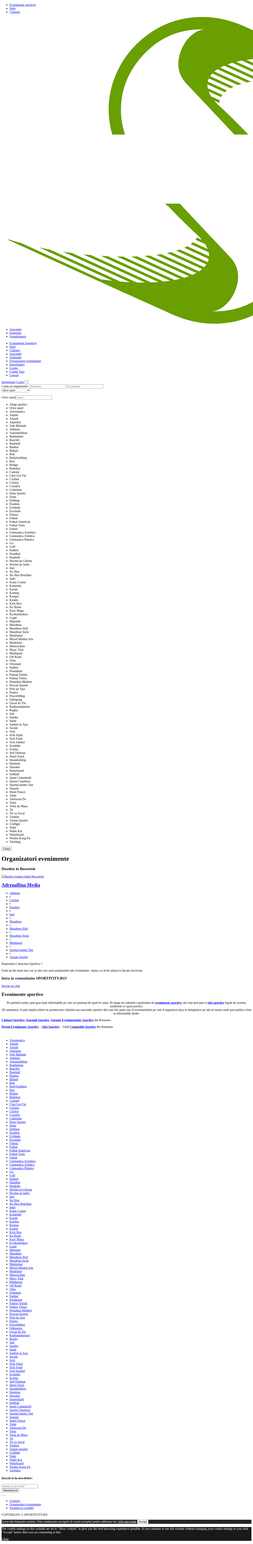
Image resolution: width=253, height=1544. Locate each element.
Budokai (14, 468)
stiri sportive (216, 1002)
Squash (14, 788)
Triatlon (14, 817)
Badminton (16, 436)
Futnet (13, 529)
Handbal (14, 553)
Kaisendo (15, 585)
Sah (11, 713)
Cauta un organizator (15, 386)
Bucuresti (38, 876)
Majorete (15, 621)
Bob (12, 454)
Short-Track (16, 756)
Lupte (13, 617)
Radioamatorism (19, 706)
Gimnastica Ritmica (21, 539)
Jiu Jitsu (14, 571)
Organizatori (17, 336)
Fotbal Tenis (17, 525)
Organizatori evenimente (25, 361)
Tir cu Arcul (17, 813)
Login (13, 368)
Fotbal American (19, 521)
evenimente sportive (168, 1002)
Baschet (14, 440)
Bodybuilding (18, 457)
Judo (12, 578)
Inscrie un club (11, 986)
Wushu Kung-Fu (19, 838)
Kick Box (15, 603)
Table (12, 795)
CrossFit (14, 486)
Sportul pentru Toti (21, 785)
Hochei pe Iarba (19, 564)
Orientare (15, 664)
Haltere (14, 550)
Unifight (14, 824)
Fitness (13, 514)
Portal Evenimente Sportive (20, 1026)
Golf (12, 546)
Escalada (15, 511)
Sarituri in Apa (18, 724)
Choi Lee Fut (17, 475)
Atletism (14, 429)
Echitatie (14, 507)
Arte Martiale (17, 425)
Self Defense (17, 753)
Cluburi (14, 12)
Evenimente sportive (22, 5)
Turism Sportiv (18, 820)
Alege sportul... (19, 404)
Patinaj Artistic (18, 674)
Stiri (12, 8)
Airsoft (13, 418)
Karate (13, 589)
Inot (11, 568)
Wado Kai (15, 831)
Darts (12, 497)
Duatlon (14, 504)
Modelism (15, 642)
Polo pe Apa (17, 689)
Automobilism (18, 433)
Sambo (13, 717)
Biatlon (14, 447)
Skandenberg (17, 760)
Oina (12, 660)
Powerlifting (17, 696)
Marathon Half (18, 628)
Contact (14, 1501)
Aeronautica (17, 411)
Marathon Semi (19, 632)
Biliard (13, 450)
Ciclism (14, 479)
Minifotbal (16, 635)
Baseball (14, 443)
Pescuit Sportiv (18, 685)
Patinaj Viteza (18, 678)
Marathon (15, 625)
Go (11, 543)
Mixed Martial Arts (21, 639)
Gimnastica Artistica (22, 536)
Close (5, 1539)
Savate (13, 728)
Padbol (13, 667)
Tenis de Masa (18, 806)
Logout (14, 375)
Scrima (13, 749)
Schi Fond (15, 738)
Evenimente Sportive (23, 343)
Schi (12, 731)
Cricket (14, 482)
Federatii (15, 333)
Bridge (13, 465)
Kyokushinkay (18, 614)
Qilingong (15, 699)
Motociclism (17, 646)
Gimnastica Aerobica (22, 532)
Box (12, 461)
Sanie (12, 721)
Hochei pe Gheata (20, 561)
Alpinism (15, 422)
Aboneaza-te (10, 1490)
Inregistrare (17, 364)
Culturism (15, 489)
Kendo (13, 600)
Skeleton (14, 763)
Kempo (14, 596)
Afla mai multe (127, 1521)
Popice (13, 692)
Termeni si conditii (21, 1508)
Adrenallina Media (21, 884)
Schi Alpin (16, 735)
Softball (14, 774)
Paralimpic (16, 671)
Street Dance (17, 792)
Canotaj (14, 472)
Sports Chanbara (19, 781)
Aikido (13, 415)
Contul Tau (17, 371)
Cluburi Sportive (13, 1020)
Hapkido (14, 557)
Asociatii (15, 329)
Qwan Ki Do (17, 703)
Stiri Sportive (50, 1026)
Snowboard (16, 770)
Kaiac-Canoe (17, 582)
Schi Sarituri (17, 742)
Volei (12, 827)
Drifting (14, 500)
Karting (14, 593)
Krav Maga (16, 610)
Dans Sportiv (17, 493)
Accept (143, 1521)
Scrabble (14, 745)
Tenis (12, 802)
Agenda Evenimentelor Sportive (72, 1020)
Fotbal (13, 518)
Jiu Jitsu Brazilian (20, 575)
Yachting (15, 841)
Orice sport (16, 408)
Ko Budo (15, 607)
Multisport (15, 653)
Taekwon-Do (17, 799)
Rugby (13, 710)
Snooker (14, 767)
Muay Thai (16, 649)
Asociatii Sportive (37, 1020)
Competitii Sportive (83, 1026)
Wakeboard (16, 834)
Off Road (15, 657)
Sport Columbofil (20, 777)
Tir (11, 809)
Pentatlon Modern (20, 681)
